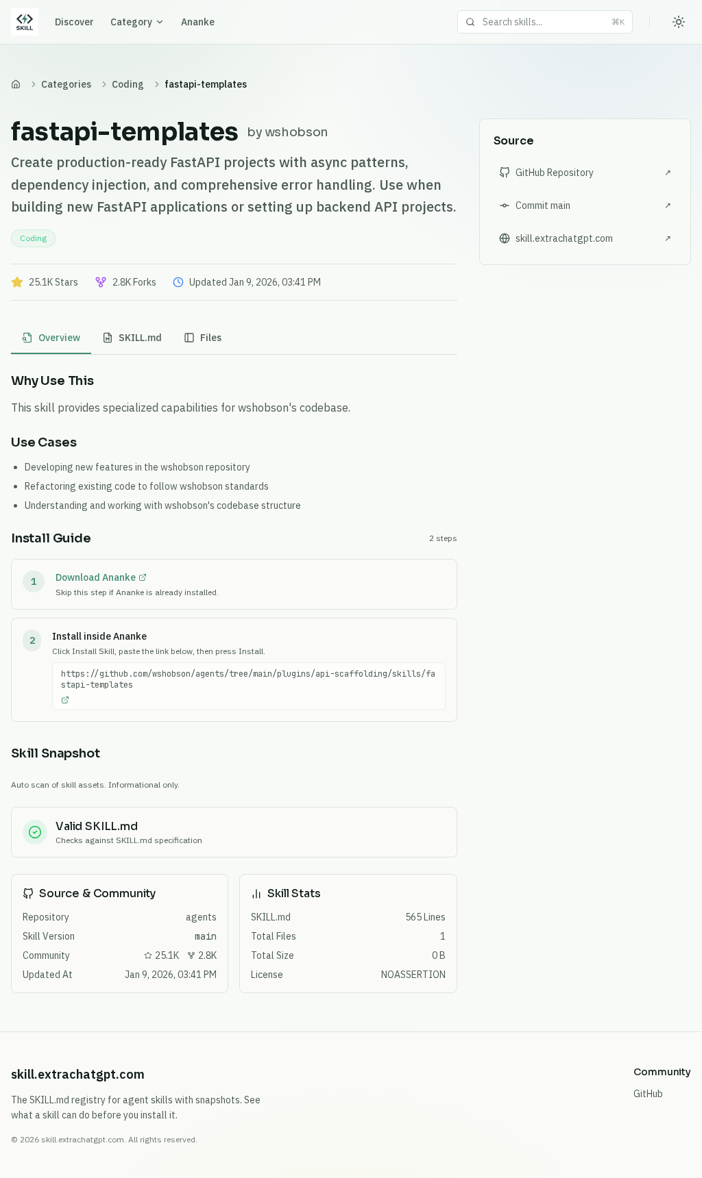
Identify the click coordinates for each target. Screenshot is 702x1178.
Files (210, 337)
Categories (66, 84)
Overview (59, 337)
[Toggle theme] (678, 22)
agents (201, 917)
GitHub (648, 1094)
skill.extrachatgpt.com (78, 1074)
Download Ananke (96, 577)
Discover (74, 22)
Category (131, 22)
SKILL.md (140, 337)
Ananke (198, 22)
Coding (128, 84)
